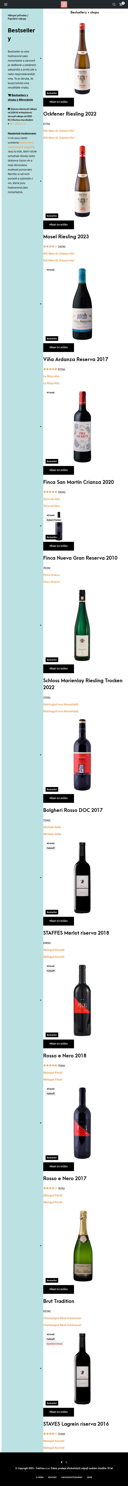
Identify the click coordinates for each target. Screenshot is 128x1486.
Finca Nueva (51, 575)
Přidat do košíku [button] (58, 102)
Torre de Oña (51, 499)
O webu (40, 1477)
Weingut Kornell (53, 950)
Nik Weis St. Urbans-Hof (58, 130)
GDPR (89, 1477)
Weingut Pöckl (52, 1072)
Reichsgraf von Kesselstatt (60, 704)
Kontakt (52, 1477)
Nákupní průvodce (17, 15)
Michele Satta (52, 827)
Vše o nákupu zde (17, 124)
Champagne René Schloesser (62, 1318)
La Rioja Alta (51, 376)
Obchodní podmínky (71, 1477)
